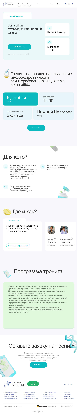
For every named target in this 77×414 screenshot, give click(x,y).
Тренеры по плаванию (23, 6)
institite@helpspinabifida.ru (30, 398)
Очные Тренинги (31, 4)
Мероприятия (41, 4)
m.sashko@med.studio (48, 398)
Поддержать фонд (55, 4)
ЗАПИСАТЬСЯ (19, 47)
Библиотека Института (69, 398)
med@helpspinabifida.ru (9, 398)
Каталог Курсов (22, 4)
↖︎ (16, 398)
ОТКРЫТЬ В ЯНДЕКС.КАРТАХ (18, 246)
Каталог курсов (67, 392)
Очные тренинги (67, 394)
